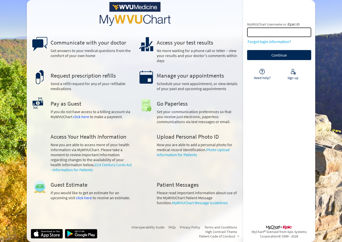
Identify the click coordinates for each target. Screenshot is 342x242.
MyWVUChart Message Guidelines (200, 202)
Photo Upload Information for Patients (193, 152)
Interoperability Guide (147, 227)
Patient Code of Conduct (217, 236)
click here (81, 116)
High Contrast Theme (221, 231)
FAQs (172, 227)
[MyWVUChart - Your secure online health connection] (135, 14)
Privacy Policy (190, 227)
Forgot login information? (269, 41)
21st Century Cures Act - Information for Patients (91, 167)
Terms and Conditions (220, 227)
